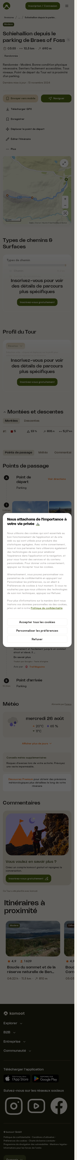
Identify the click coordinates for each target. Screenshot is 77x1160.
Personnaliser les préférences (37, 630)
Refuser (37, 639)
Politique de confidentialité (46, 608)
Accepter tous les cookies (37, 622)
